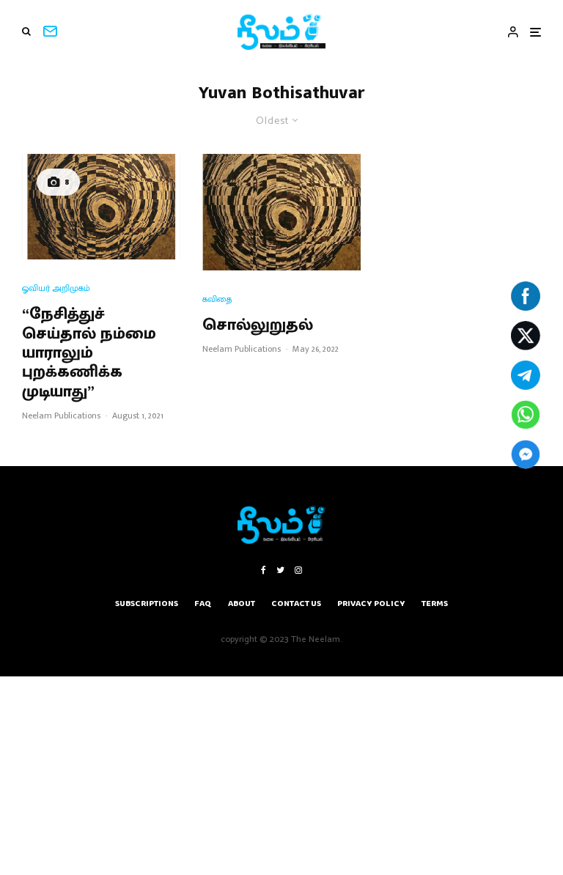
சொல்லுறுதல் (257, 325)
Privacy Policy (371, 603)
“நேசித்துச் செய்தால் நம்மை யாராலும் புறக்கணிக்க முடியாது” (89, 353)
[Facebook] (263, 570)
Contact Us (296, 603)
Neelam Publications (61, 415)
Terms (435, 603)
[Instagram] (298, 570)
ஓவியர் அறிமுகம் (56, 288)
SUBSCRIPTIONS (146, 603)
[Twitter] (280, 570)
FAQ (203, 603)
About (241, 603)
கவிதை (217, 299)
